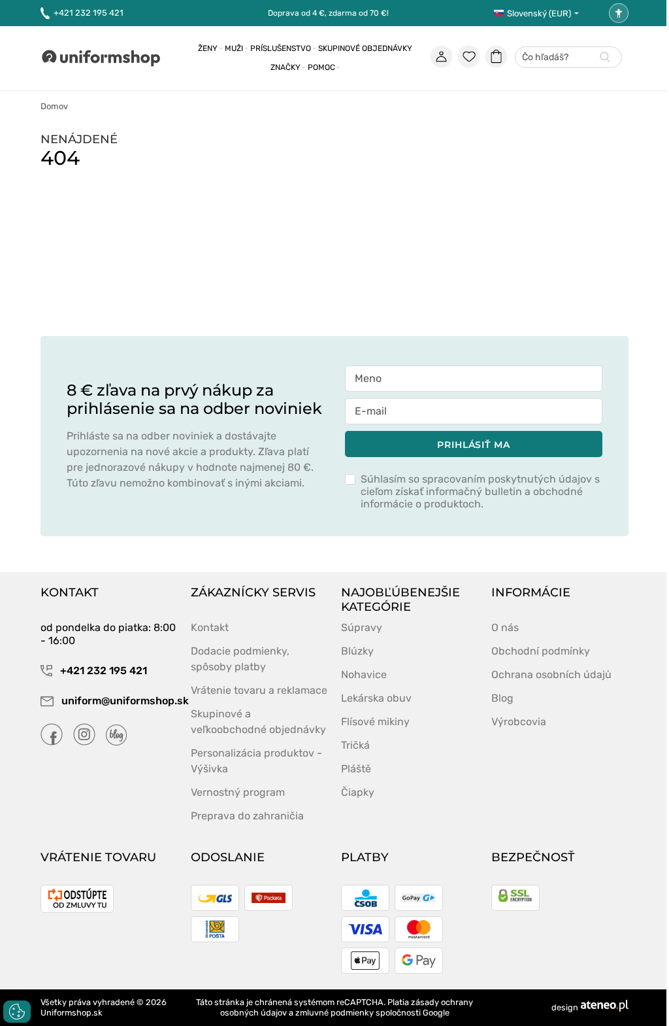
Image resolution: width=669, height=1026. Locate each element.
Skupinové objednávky (365, 48)
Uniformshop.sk (72, 1012)
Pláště (356, 768)
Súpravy (361, 627)
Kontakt (210, 627)
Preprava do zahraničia (247, 816)
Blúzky (357, 651)
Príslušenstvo (280, 48)
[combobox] (568, 58)
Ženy (208, 48)
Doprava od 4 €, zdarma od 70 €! (328, 13)
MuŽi (234, 48)
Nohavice (364, 674)
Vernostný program (238, 792)
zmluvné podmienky (334, 1012)
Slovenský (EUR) (539, 13)
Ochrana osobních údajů (551, 674)
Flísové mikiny (375, 721)
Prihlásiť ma (473, 445)
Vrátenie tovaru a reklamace (259, 690)
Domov (54, 106)
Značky (285, 67)
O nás (505, 627)
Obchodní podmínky (540, 651)
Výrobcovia (518, 721)
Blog (502, 698)
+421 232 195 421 (88, 13)
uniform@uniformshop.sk (119, 700)
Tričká (355, 745)
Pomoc (321, 67)
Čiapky (357, 792)
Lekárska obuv (376, 698)
